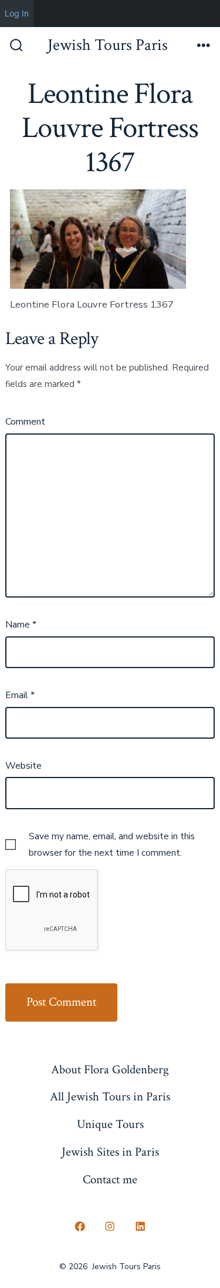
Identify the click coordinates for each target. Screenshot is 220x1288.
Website (23, 765)
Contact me (110, 1179)
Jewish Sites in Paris (110, 1152)
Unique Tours (110, 1124)
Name (20, 624)
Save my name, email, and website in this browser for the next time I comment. (112, 844)
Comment (25, 421)
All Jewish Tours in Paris (110, 1097)
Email (20, 695)
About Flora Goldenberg (110, 1069)
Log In (17, 13)
